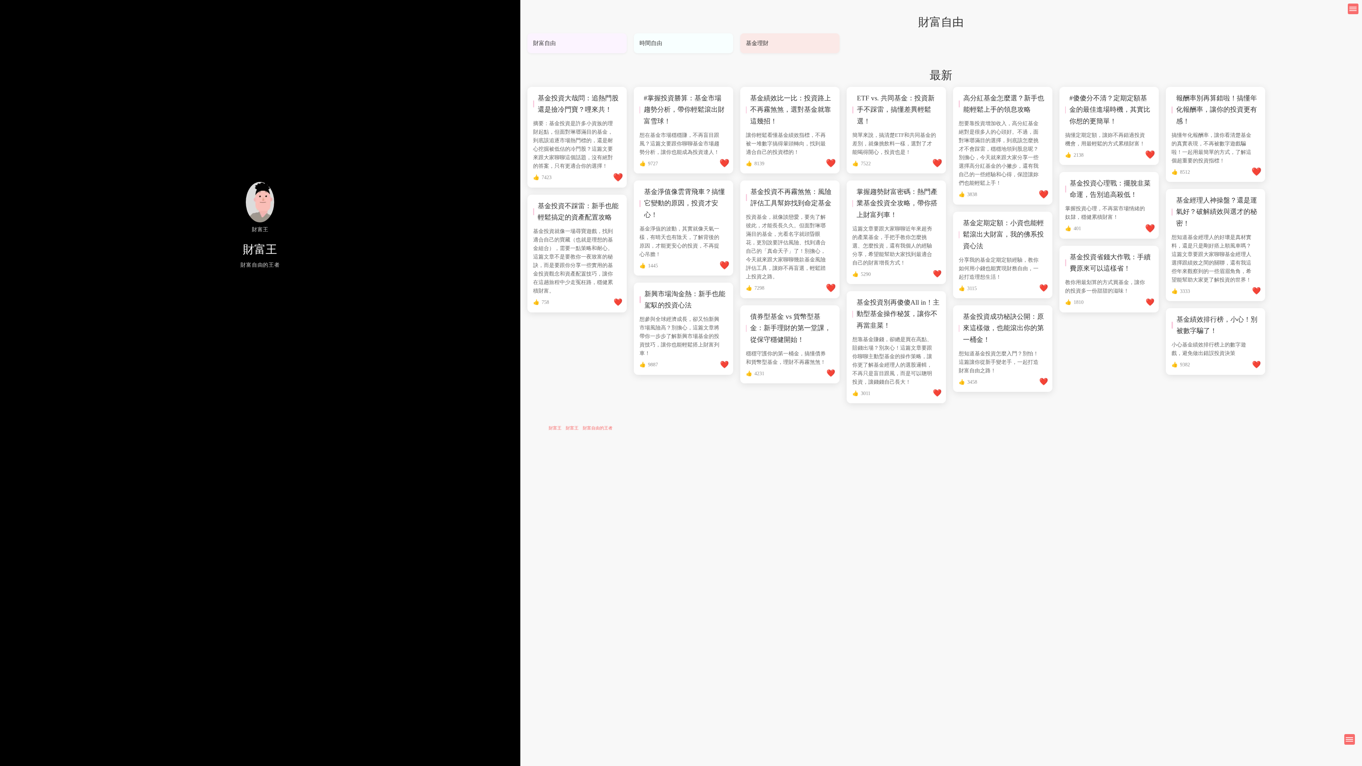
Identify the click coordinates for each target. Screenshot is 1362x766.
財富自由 (544, 43)
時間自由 (651, 43)
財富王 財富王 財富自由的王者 (581, 428)
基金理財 (757, 43)
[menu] (1349, 739)
